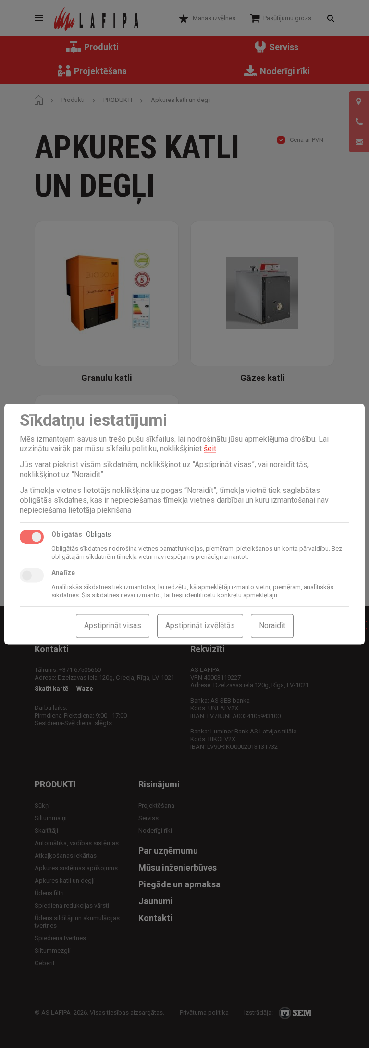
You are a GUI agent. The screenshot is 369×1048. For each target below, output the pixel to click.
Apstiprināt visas (112, 625)
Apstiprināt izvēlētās (200, 625)
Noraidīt (272, 625)
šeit (210, 449)
